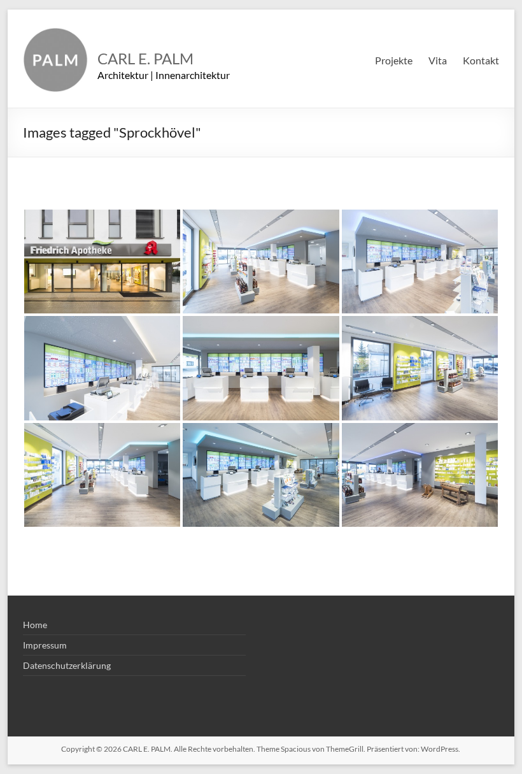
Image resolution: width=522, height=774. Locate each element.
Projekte (394, 60)
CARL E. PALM (145, 58)
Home (35, 624)
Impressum (45, 645)
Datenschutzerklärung (67, 665)
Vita (437, 60)
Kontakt (481, 60)
